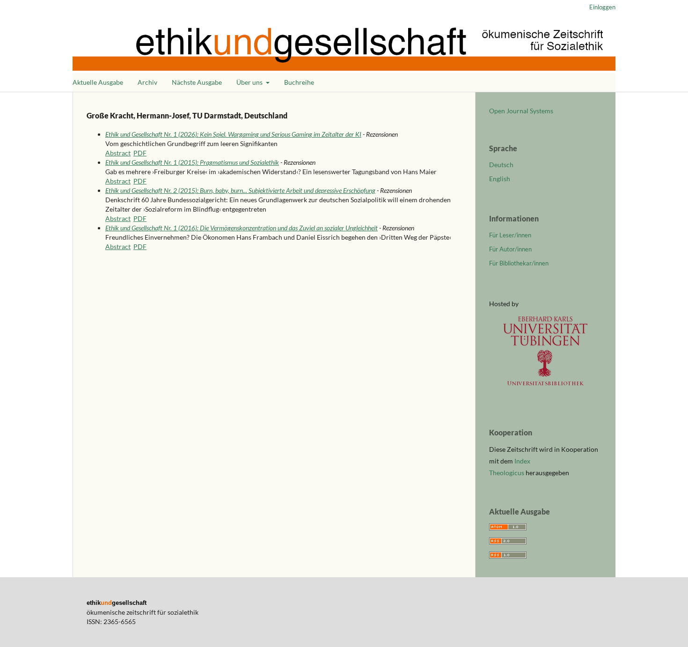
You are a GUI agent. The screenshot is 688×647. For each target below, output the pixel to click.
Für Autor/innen (510, 249)
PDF (139, 153)
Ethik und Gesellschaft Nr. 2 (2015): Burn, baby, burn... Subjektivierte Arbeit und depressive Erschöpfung (240, 190)
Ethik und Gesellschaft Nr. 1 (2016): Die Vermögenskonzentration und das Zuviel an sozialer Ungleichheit (241, 228)
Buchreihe (299, 82)
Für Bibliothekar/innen (519, 263)
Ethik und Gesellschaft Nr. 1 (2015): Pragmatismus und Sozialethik (192, 162)
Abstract (118, 153)
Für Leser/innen (510, 235)
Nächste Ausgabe (197, 82)
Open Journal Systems (521, 111)
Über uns (250, 82)
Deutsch (501, 165)
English (499, 179)
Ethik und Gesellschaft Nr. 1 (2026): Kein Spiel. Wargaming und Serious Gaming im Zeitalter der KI (233, 134)
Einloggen (602, 7)
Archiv (147, 82)
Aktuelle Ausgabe (98, 82)
